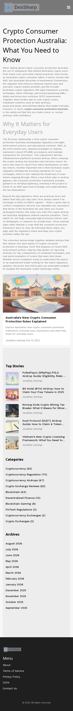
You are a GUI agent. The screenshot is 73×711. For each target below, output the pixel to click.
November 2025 (16, 596)
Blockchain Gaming (21, 503)
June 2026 (12, 555)
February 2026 (15, 578)
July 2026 (12, 549)
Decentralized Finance (23, 497)
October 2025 (14, 601)
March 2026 (13, 572)
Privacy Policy (11, 676)
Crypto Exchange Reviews (25, 486)
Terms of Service (13, 670)
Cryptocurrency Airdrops (25, 480)
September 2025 (16, 607)
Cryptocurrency (19, 468)
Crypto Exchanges (20, 521)
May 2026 (12, 561)
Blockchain (16, 491)
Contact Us (10, 688)
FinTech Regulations (21, 509)
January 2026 (14, 584)
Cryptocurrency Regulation (26, 474)
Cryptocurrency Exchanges (25, 515)
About (6, 664)
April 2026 (12, 566)
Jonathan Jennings (16, 340)
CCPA (6, 682)
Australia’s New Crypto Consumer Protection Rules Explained (31, 319)
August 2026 (14, 543)
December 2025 (16, 590)
